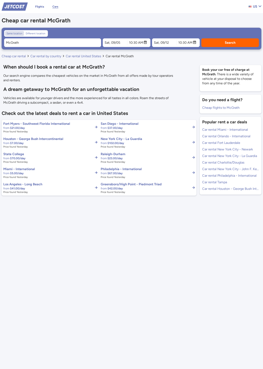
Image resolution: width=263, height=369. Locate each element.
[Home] (15, 6)
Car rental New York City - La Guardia (229, 156)
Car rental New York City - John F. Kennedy (230, 169)
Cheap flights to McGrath (221, 108)
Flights (39, 6)
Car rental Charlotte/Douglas (223, 162)
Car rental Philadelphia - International (229, 176)
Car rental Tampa (214, 182)
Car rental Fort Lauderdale (221, 143)
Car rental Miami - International (225, 130)
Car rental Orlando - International (226, 136)
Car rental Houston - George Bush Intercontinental (230, 189)
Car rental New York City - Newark (227, 149)
